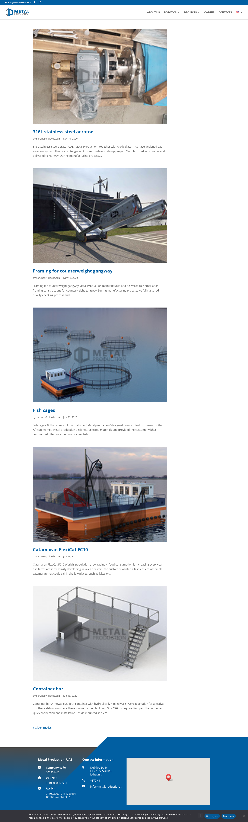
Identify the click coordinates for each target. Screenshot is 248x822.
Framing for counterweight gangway (73, 271)
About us (153, 12)
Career (209, 12)
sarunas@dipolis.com (48, 138)
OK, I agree (212, 816)
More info (228, 816)
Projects (190, 12)
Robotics (170, 12)
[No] (243, 816)
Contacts (225, 12)
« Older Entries (42, 727)
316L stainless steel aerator (63, 132)
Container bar (48, 689)
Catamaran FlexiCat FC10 (60, 549)
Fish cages (44, 410)
